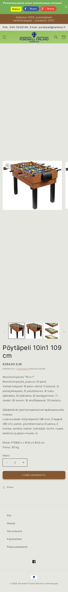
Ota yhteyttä (14, 531)
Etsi (9, 515)
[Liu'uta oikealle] (64, 332)
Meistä (11, 523)
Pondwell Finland (27, 583)
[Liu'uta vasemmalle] (4, 332)
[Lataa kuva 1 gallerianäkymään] (16, 331)
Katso (16, 9)
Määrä (6, 455)
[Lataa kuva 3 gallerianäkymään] (51, 331)
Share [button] (10, 487)
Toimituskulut (22, 369)
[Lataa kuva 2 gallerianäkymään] (34, 331)
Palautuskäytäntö (17, 546)
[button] (4, 37)
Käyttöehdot (14, 539)
